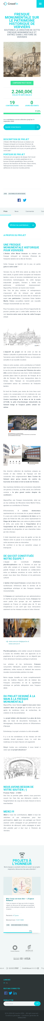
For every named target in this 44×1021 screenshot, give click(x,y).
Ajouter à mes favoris (13, 127)
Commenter (30, 211)
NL (7, 983)
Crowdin (13, 4)
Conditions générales (13, 1015)
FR (4, 983)
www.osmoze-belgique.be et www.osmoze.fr (19, 643)
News (17, 211)
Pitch (5, 211)
